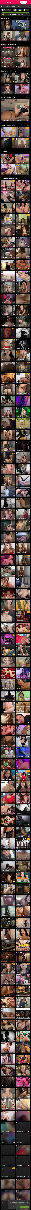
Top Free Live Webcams (9, 44)
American (7, 18)
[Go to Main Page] (10, 2)
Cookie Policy (18, 1204)
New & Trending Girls (8, 125)
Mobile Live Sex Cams (8, 97)
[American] (14, 10)
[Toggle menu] (2, 2)
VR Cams (4, 151)
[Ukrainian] (20, 10)
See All (28, 18)
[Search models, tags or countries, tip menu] (28, 6)
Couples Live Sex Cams (8, 71)
